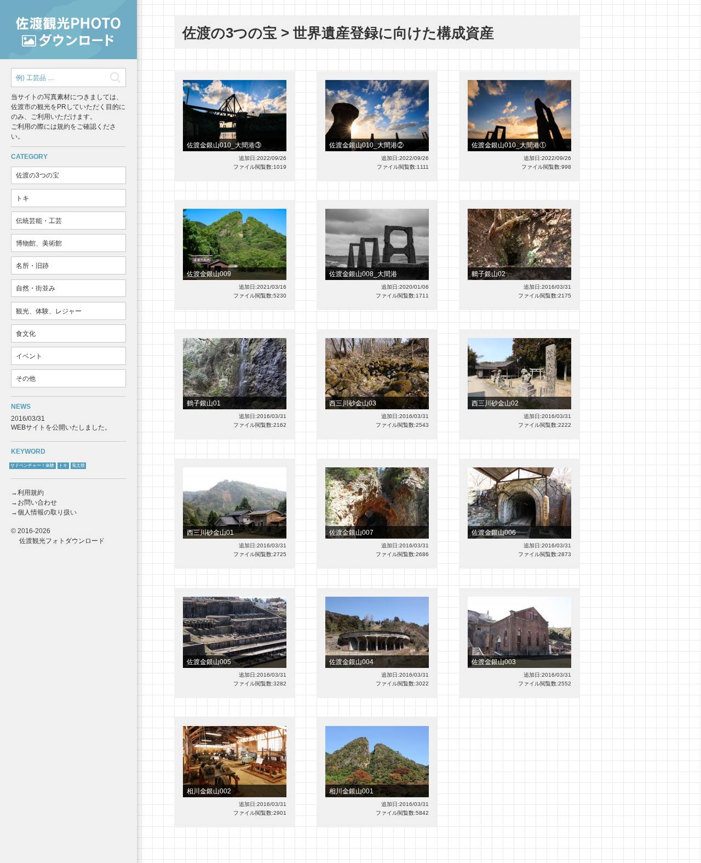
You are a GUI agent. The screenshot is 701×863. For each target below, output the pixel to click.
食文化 (26, 334)
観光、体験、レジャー (49, 311)
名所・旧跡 (32, 266)
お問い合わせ (37, 502)
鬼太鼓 (78, 465)
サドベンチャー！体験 (32, 465)
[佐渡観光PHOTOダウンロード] (68, 29)
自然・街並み (35, 288)
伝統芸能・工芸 (39, 221)
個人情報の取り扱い (47, 512)
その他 (26, 378)
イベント (29, 356)
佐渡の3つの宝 (37, 175)
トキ (22, 198)
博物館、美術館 (39, 243)
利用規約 (31, 492)
